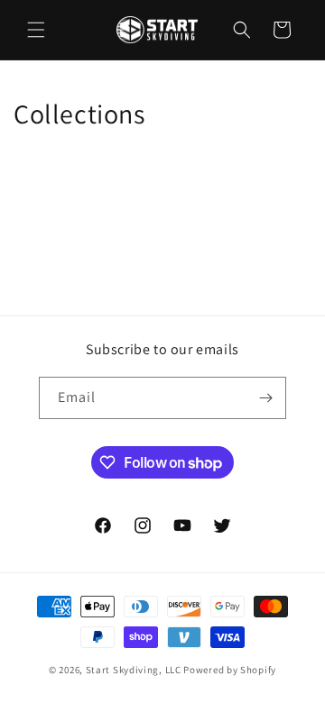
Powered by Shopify (229, 669)
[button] (36, 30)
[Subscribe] (265, 398)
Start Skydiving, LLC (133, 669)
